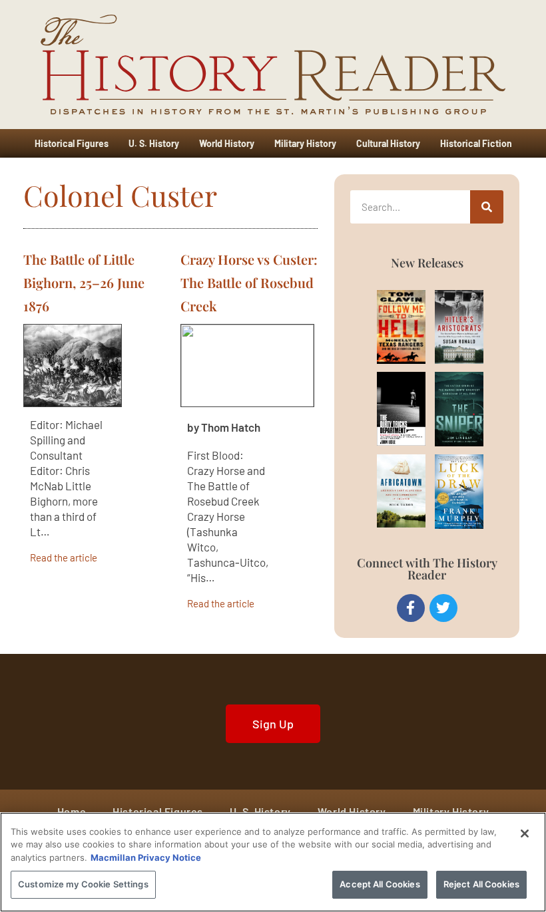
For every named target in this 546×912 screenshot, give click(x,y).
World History (226, 143)
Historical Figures (72, 143)
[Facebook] (411, 608)
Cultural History (388, 143)
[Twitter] (443, 608)
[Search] (486, 207)
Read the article (63, 557)
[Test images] (72, 365)
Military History (305, 143)
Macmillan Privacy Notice (146, 857)
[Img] (388, 327)
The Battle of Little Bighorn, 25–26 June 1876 (83, 282)
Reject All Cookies (481, 884)
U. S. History (154, 143)
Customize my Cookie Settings (83, 884)
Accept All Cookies (379, 884)
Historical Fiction (476, 143)
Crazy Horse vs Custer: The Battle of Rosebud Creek (249, 282)
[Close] (524, 833)
